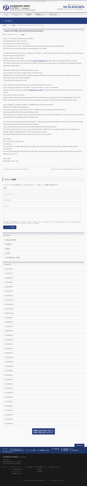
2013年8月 (9, 406)
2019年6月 (9, 384)
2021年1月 (9, 300)
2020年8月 (9, 322)
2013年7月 (9, 410)
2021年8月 (9, 269)
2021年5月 (9, 282)
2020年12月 (10, 304)
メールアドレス (9, 194)
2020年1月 (9, 353)
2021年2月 (9, 295)
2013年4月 (9, 419)
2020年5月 (9, 335)
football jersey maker (35, 90)
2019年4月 (9, 393)
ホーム (6, 449)
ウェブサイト (7, 200)
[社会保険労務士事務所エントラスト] (20, 8)
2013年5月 (9, 415)
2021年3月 (9, 291)
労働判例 (9, 244)
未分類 (13, 25)
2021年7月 (9, 273)
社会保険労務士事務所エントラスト (41, 480)
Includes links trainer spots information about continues (67, 169)
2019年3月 (9, 397)
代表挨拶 (65, 450)
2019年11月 (9, 362)
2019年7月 (9, 379)
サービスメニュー (17, 449)
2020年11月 (9, 309)
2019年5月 (9, 388)
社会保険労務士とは (18, 450)
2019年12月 (10, 357)
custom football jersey (40, 61)
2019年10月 (10, 366)
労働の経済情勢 (11, 240)
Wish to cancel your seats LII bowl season (15, 169)
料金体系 (56, 449)
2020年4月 (9, 340)
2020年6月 (9, 331)
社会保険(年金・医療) (13, 257)
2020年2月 (9, 348)
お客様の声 (75, 450)
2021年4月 (9, 287)
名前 (5, 188)
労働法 (8, 249)
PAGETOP (79, 445)
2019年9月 (9, 371)
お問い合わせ (8, 451)
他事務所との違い (45, 450)
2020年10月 (10, 313)
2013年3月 (9, 423)
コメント (6, 206)
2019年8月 (9, 375)
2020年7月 (9, 326)
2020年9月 (9, 318)
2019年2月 (9, 401)
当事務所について (68, 449)
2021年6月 (9, 278)
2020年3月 (9, 344)
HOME (4, 25)
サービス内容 (32, 450)
